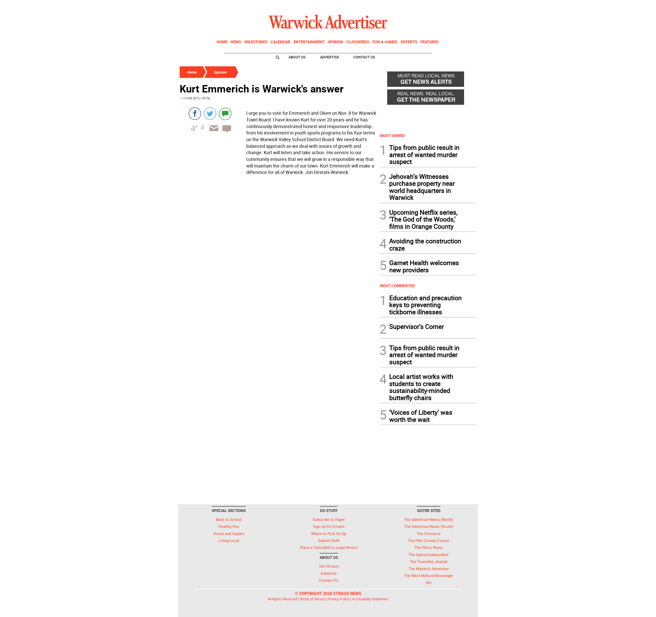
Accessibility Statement (370, 599)
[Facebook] (195, 113)
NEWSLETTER (435, 6)
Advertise (329, 57)
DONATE (464, 6)
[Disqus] (278, 242)
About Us (297, 57)
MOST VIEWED (392, 135)
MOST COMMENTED (397, 285)
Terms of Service (312, 599)
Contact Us (364, 57)
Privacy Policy (339, 599)
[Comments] (225, 113)
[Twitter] (210, 113)
